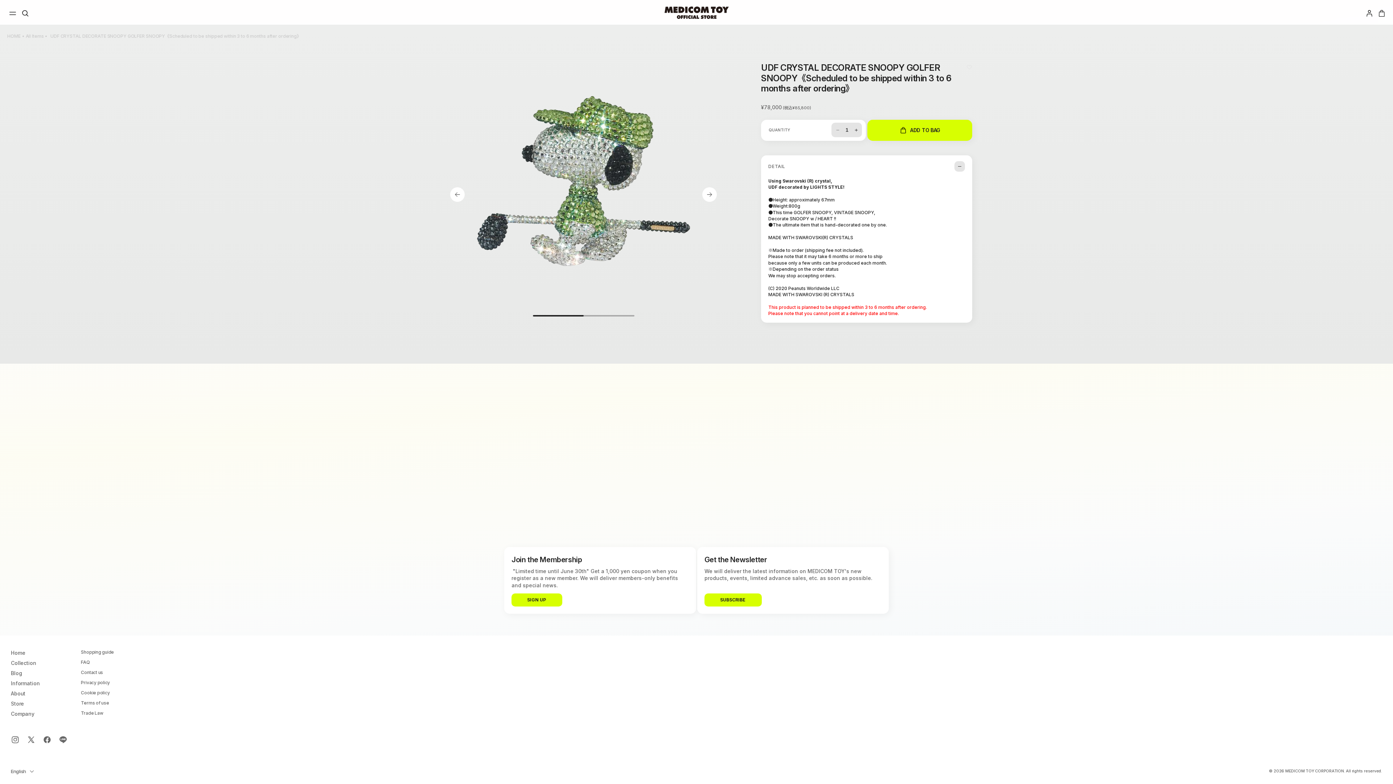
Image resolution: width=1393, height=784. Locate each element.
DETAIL (776, 166)
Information (25, 683)
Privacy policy (95, 683)
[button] (12, 13)
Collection (23, 663)
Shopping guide (97, 652)
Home (18, 653)
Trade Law (92, 713)
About (18, 694)
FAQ (85, 662)
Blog (16, 673)
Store (17, 704)
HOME (14, 36)
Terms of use (95, 703)
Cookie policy (95, 693)
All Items (35, 36)
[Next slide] (709, 194)
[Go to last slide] (457, 194)
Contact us (92, 672)
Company (22, 714)
